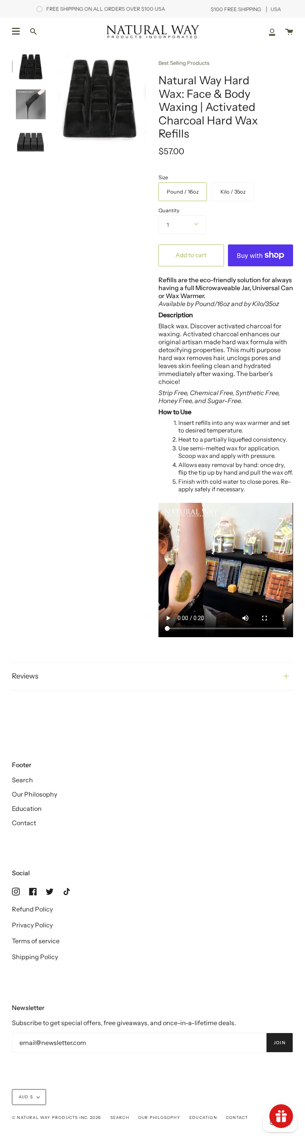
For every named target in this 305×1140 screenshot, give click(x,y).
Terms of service (36, 941)
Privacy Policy (32, 925)
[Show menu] (16, 31)
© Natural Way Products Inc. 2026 (56, 1117)
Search (22, 780)
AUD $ (26, 1096)
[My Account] (272, 31)
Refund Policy (32, 909)
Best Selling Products (183, 63)
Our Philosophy (34, 794)
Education (27, 808)
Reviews (25, 676)
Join (280, 1042)
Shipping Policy (35, 957)
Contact (24, 823)
